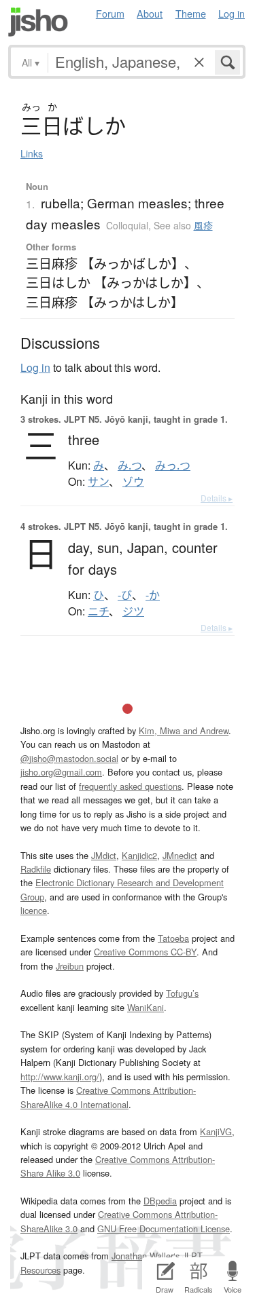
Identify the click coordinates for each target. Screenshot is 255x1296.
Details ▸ (217, 497)
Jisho (38, 22)
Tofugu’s (182, 993)
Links (31, 153)
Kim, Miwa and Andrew (183, 730)
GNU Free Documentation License (163, 1228)
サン (98, 481)
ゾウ (133, 481)
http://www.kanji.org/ (59, 1076)
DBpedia (160, 1200)
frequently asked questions (130, 786)
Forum (110, 13)
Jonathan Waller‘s (146, 1255)
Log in (231, 13)
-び (125, 595)
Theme (190, 13)
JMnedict (180, 855)
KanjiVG (216, 1131)
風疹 (203, 225)
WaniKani (145, 1007)
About (150, 13)
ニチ (98, 611)
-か (153, 595)
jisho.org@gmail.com (61, 771)
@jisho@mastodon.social (69, 758)
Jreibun (70, 965)
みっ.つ (172, 465)
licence (33, 910)
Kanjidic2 (139, 855)
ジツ (133, 611)
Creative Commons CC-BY (145, 951)
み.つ (129, 465)
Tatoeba (173, 938)
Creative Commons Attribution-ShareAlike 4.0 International (108, 1097)
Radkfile (35, 868)
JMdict (103, 855)
